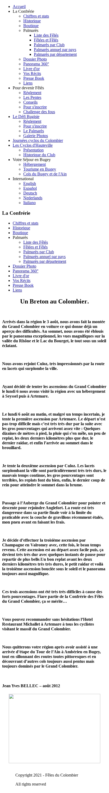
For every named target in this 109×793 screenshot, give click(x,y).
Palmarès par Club (49, 45)
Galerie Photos (35, 135)
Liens (28, 83)
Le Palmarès (33, 131)
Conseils (30, 102)
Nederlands (32, 198)
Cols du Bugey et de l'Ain (45, 174)
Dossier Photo (35, 59)
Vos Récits (32, 73)
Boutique (31, 25)
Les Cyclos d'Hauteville (33, 145)
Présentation (33, 150)
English (29, 183)
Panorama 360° (36, 64)
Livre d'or (31, 68)
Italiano (29, 202)
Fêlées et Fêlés (46, 40)
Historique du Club (39, 155)
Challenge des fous (39, 111)
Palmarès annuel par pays (55, 49)
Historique (32, 21)
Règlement (32, 92)
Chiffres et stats (36, 16)
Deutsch (30, 193)
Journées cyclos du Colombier (38, 140)
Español (30, 188)
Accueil (19, 6)
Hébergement (34, 164)
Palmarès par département (55, 54)
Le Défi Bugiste (26, 116)
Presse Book (33, 78)
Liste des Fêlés (46, 35)
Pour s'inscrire (35, 107)
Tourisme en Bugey (39, 169)
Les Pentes (32, 97)
